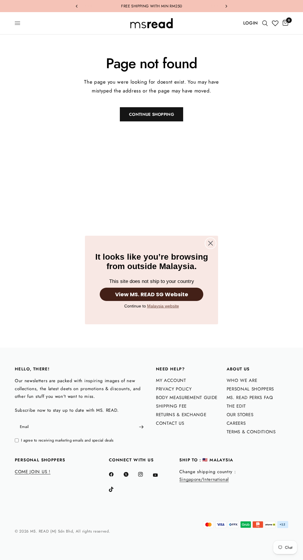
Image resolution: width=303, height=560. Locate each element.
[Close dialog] (210, 243)
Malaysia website (163, 306)
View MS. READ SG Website (151, 294)
